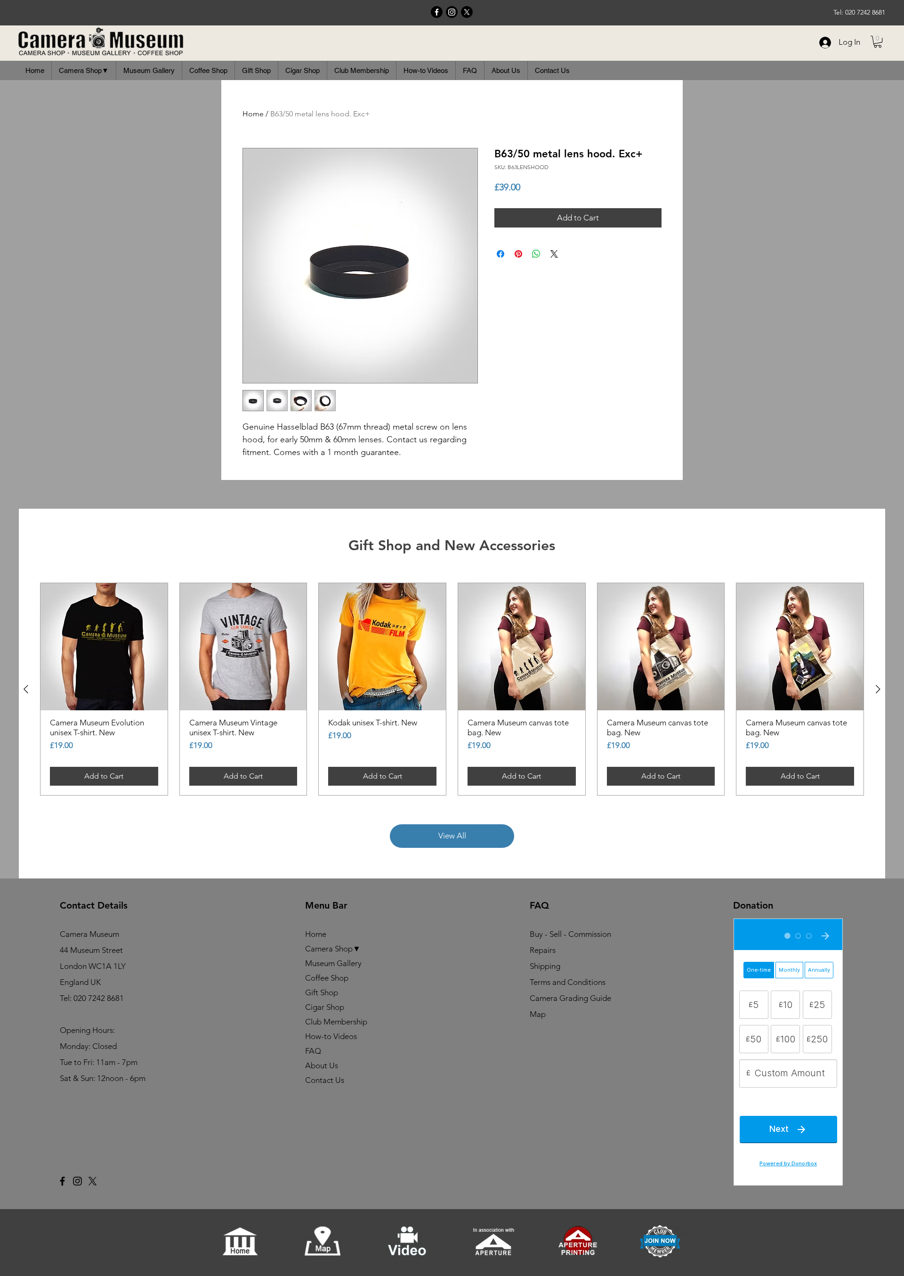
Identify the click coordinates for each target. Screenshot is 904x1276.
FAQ (313, 1051)
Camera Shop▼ (333, 948)
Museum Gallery (333, 963)
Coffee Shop (326, 978)
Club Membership (336, 1021)
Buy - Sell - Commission (570, 934)
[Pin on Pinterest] (518, 254)
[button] (878, 42)
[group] (452, 689)
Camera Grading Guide (570, 998)
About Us (321, 1065)
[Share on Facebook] (500, 254)
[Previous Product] (26, 689)
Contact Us (324, 1080)
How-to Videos (331, 1036)
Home (253, 113)
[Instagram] (452, 12)
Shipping (545, 966)
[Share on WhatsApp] (536, 254)
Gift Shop (321, 992)
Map (538, 1014)
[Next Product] (878, 689)
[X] (467, 12)
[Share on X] (554, 254)
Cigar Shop (324, 1007)
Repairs (543, 950)
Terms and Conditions (567, 982)
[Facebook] (437, 12)
